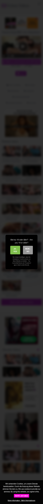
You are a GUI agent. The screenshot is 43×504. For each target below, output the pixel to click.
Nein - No (28, 250)
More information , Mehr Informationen (21, 500)
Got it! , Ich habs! (21, 495)
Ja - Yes (15, 250)
